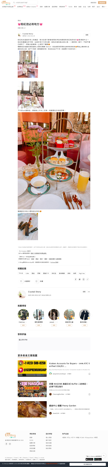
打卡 (28, 259)
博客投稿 (32, 451)
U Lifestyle (9, 457)
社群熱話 (20, 7)
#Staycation (89, 437)
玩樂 (89, 7)
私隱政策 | (29, 459)
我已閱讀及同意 (88, 464)
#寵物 (64, 437)
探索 (41, 7)
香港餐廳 (62, 273)
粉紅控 (54, 273)
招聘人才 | (36, 459)
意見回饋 (32, 448)
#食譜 (77, 437)
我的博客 (49, 448)
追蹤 (87, 35)
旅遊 (80, 7)
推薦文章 (47, 7)
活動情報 (58, 259)
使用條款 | (22, 459)
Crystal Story (28, 34)
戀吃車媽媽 (39, 322)
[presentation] (17, 315)
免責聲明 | (15, 459)
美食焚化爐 (69, 322)
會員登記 (93, 3)
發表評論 (23, 340)
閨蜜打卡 (46, 273)
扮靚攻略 (51, 259)
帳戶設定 (49, 440)
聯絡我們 (42, 459)
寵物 (45, 259)
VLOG (70, 7)
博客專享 (62, 7)
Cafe (27, 273)
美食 (75, 7)
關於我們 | (8, 459)
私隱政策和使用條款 (51, 463)
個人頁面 (49, 437)
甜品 (33, 273)
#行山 (68, 437)
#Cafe (82, 437)
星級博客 (55, 7)
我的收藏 (49, 443)
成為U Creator (31, 7)
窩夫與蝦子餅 (84, 322)
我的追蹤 (49, 446)
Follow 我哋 (54, 262)
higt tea (82, 273)
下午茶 (21, 273)
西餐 (38, 273)
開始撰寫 (102, 3)
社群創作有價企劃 (8, 7)
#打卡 (73, 437)
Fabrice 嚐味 (23, 322)
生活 (98, 7)
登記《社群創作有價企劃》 (39, 253)
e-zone (42, 457)
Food (32, 457)
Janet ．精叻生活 (54, 322)
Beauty (26, 457)
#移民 (96, 437)
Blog (37, 457)
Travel (17, 457)
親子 (93, 7)
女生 (84, 7)
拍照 (74, 273)
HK (21, 457)
